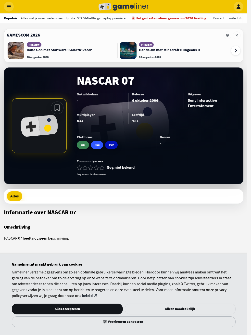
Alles (14, 196)
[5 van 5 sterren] (102, 167)
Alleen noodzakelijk (180, 309)
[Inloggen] (238, 7)
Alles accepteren (67, 309)
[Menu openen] (9, 7)
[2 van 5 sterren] (85, 167)
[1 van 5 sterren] (79, 167)
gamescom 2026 (23, 35)
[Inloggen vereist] (57, 108)
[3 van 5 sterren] (90, 167)
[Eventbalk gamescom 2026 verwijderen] (237, 35)
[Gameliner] (124, 7)
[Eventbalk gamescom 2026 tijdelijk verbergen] (227, 35)
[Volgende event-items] (236, 50)
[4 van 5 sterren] (96, 167)
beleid (87, 295)
